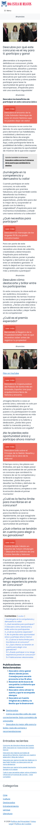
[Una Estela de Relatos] (16, 4)
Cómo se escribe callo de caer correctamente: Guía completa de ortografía (20, 717)
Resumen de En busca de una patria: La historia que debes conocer (22, 684)
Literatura (7, 813)
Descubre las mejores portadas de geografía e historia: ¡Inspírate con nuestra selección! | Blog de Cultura (19, 755)
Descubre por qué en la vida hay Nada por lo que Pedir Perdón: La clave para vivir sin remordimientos (20, 762)
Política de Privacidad (20, 821)
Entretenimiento (11, 806)
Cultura (6, 798)
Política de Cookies (23, 824)
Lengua (6, 810)
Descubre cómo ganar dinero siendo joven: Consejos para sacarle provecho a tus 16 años (20, 675)
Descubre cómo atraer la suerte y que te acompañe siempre (22, 693)
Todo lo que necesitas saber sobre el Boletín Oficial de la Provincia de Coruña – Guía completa (20, 774)
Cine (5, 795)
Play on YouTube (11, 373)
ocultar (21, 616)
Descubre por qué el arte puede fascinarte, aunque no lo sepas (19, 768)
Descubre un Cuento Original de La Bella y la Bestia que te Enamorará (21, 701)
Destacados (12, 710)
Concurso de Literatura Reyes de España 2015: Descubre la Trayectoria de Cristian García (18, 747)
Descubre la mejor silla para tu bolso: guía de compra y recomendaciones (19, 728)
